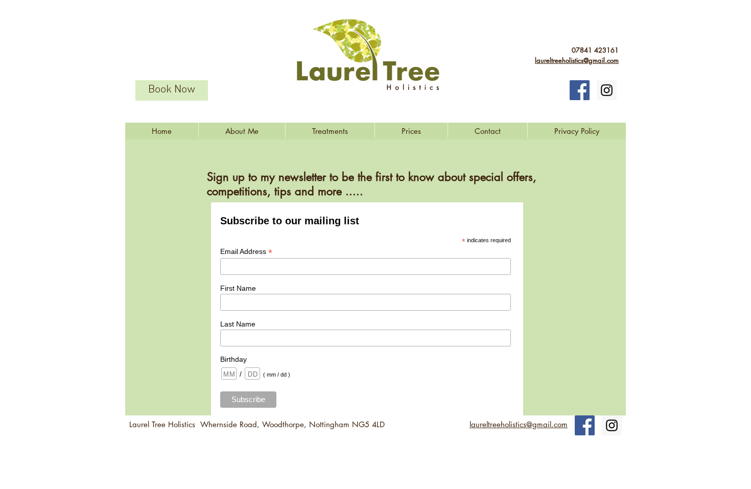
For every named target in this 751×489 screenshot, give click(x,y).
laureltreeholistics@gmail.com (577, 60)
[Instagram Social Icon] (607, 90)
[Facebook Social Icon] (580, 90)
